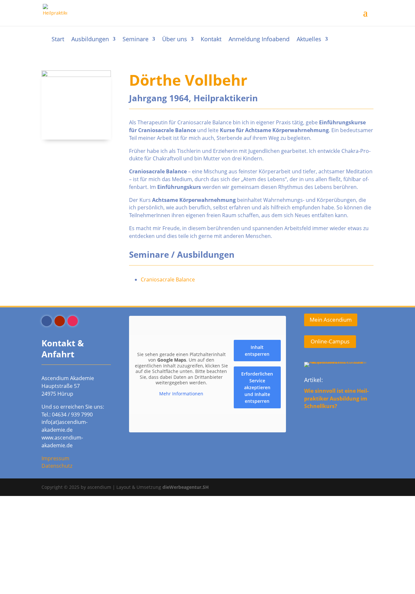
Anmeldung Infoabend (259, 40)
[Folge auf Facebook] (47, 321)
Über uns (174, 40)
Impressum (55, 458)
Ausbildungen (90, 40)
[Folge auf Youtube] (59, 321)
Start (58, 40)
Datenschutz (57, 465)
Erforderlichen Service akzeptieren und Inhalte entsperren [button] (257, 387)
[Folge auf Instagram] (72, 321)
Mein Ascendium (331, 319)
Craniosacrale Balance (168, 279)
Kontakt (211, 40)
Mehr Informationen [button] (181, 394)
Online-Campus (330, 341)
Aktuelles (309, 40)
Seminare (135, 40)
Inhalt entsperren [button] (257, 350)
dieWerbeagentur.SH (185, 487)
